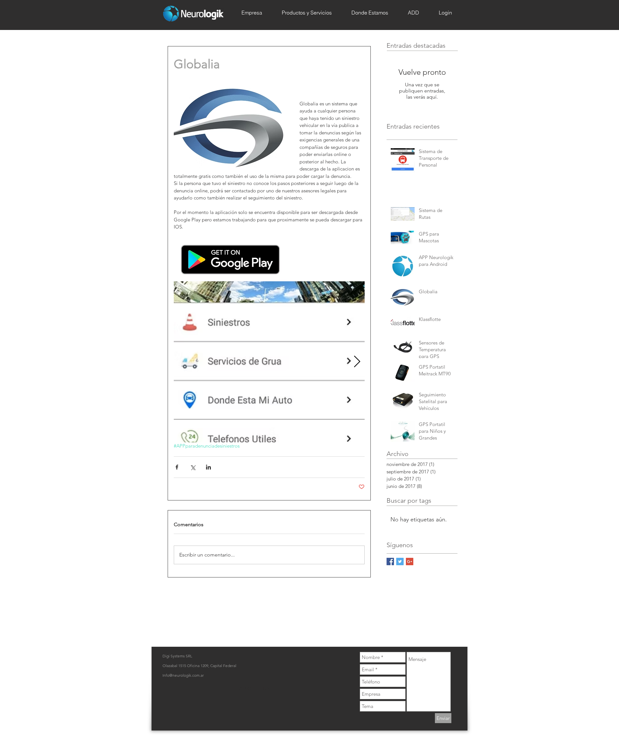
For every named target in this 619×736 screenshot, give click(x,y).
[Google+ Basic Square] (409, 561)
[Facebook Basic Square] (390, 561)
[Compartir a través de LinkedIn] (208, 467)
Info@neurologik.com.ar (183, 675)
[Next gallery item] (357, 362)
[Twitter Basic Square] (400, 561)
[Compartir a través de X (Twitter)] (193, 467)
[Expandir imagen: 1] (269, 361)
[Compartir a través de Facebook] (177, 467)
